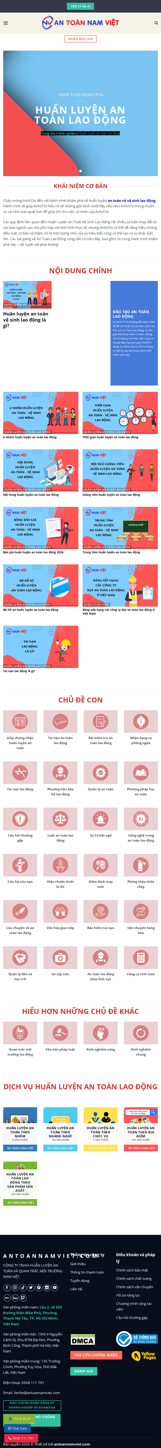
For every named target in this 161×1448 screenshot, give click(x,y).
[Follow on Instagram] (15, 1288)
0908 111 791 (33, 1382)
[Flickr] (7, 1298)
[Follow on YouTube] (54, 1288)
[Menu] (6, 23)
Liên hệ (76, 1289)
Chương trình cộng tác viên (134, 1306)
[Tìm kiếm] (156, 23)
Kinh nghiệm (67, 133)
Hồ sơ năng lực (128, 1295)
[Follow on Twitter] (31, 1288)
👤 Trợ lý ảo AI (19, 1418)
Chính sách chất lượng (134, 1278)
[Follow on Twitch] (23, 1298)
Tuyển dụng (79, 1280)
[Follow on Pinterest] (39, 1288)
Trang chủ (48, 133)
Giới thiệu (78, 1263)
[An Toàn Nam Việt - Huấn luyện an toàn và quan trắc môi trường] (80, 23)
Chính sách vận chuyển (134, 1286)
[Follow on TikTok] (23, 1288)
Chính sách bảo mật (132, 1270)
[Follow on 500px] (15, 1298)
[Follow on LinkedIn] (47, 1288)
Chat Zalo (19, 1428)
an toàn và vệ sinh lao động (132, 200)
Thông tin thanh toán (87, 1272)
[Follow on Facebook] (7, 1288)
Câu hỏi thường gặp (132, 1317)
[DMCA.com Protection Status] (82, 1338)
